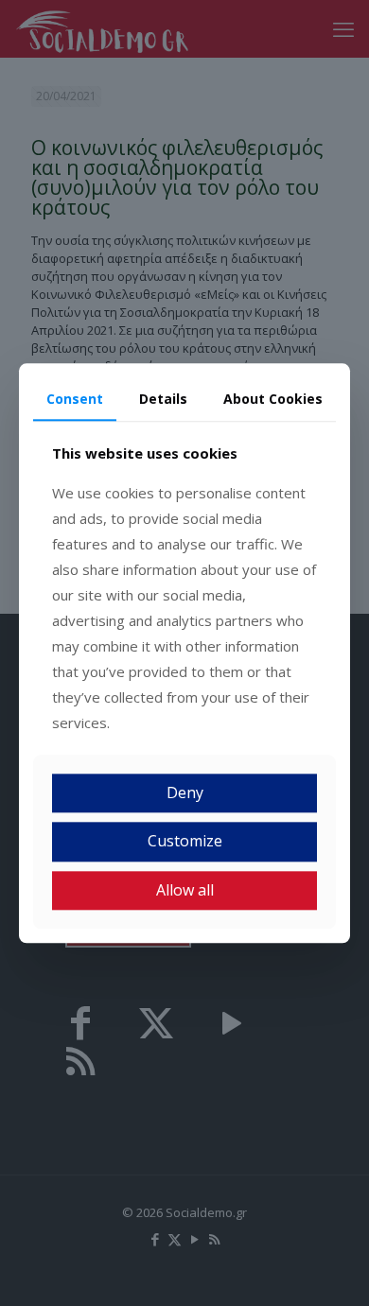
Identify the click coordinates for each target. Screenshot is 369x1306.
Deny (185, 793)
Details (163, 399)
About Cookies (273, 399)
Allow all (185, 889)
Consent (74, 399)
